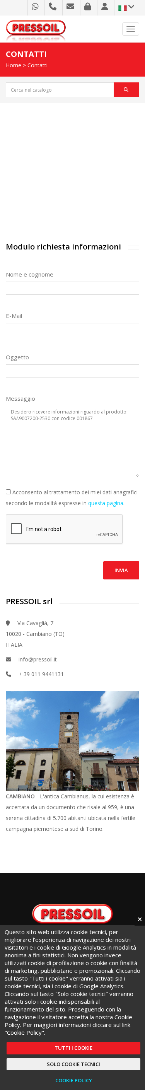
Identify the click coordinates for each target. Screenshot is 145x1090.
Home (13, 65)
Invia (121, 570)
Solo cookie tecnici (73, 1064)
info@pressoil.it (38, 659)
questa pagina (105, 503)
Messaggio (20, 398)
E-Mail (14, 315)
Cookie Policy (73, 1080)
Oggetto (17, 357)
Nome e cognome (29, 274)
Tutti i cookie (73, 1047)
